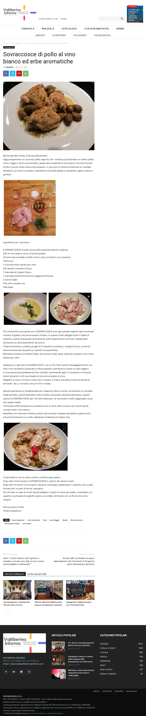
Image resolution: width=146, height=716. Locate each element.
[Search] (122, 18)
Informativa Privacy (38, 713)
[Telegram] (21, 672)
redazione (9, 67)
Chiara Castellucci (17, 520)
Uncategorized (16, 43)
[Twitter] (12, 73)
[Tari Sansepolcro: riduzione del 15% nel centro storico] (17, 590)
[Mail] (14, 672)
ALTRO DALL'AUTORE (37, 574)
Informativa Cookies (55, 713)
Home (5, 43)
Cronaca (132, 6)
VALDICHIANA (131, 691)
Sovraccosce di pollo (12, 523)
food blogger (54, 520)
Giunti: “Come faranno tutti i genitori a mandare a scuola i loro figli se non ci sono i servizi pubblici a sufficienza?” (24, 561)
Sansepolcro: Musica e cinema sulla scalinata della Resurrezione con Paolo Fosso (80, 659)
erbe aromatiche (34, 520)
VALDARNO (118, 691)
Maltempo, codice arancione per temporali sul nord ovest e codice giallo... (81, 672)
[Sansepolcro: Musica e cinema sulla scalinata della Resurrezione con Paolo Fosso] (58, 660)
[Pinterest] (19, 73)
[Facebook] (6, 73)
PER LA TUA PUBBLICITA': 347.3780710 (21, 660)
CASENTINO (107, 691)
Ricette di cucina (77, 520)
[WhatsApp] (26, 73)
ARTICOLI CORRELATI (14, 574)
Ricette (65, 520)
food (45, 520)
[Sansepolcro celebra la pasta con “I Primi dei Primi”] (80, 590)
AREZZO (96, 691)
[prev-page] (5, 610)
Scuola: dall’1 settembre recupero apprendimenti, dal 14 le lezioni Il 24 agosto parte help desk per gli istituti (74, 561)
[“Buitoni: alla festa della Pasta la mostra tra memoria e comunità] (49, 590)
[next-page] (9, 610)
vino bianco (27, 523)
